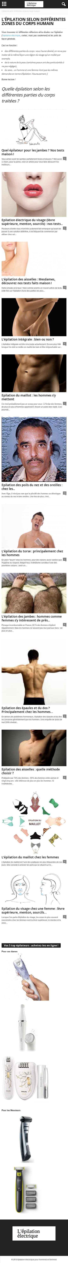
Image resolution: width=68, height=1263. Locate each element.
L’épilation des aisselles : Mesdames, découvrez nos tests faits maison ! (28, 281)
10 (65, 493)
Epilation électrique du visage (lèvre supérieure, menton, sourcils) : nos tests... (32, 222)
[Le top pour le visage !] (34, 1027)
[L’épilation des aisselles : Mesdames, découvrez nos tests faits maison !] (34, 259)
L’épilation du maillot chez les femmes (30, 857)
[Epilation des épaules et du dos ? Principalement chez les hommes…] (34, 671)
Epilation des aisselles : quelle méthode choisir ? (31, 771)
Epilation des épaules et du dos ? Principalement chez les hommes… (27, 710)
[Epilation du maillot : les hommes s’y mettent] (34, 373)
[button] (63, 4)
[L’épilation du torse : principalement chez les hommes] (34, 526)
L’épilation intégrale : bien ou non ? (28, 339)
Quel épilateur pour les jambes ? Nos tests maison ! (33, 152)
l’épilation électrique (11, 35)
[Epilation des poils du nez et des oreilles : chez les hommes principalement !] (34, 449)
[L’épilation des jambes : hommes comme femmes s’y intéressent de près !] (34, 593)
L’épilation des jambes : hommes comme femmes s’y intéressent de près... (32, 618)
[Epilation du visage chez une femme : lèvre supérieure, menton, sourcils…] (34, 888)
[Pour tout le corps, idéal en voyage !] (34, 1078)
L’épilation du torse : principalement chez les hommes (32, 553)
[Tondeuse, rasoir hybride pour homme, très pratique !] (34, 1190)
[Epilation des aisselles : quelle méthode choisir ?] (34, 748)
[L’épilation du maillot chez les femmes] (34, 822)
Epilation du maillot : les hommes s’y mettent (29, 397)
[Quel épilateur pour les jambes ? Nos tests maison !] (34, 130)
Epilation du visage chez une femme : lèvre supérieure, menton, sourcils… (33, 910)
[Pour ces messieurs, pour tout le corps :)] (34, 1139)
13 (65, 287)
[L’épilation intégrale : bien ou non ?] (34, 317)
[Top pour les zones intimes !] (34, 977)
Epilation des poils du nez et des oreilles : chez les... (32, 487)
